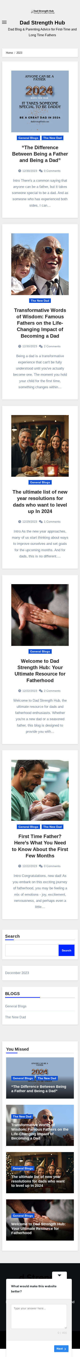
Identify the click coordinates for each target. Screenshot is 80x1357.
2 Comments (52, 346)
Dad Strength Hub (42, 23)
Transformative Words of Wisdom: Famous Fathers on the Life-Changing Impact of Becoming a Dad (40, 323)
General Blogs (28, 138)
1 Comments (52, 521)
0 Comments (52, 170)
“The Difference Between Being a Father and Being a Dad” (40, 154)
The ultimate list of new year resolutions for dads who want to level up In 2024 (38, 1181)
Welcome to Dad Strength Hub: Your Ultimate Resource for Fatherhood (38, 1228)
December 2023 (17, 973)
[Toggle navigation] (4, 22)
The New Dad (52, 138)
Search (12, 936)
